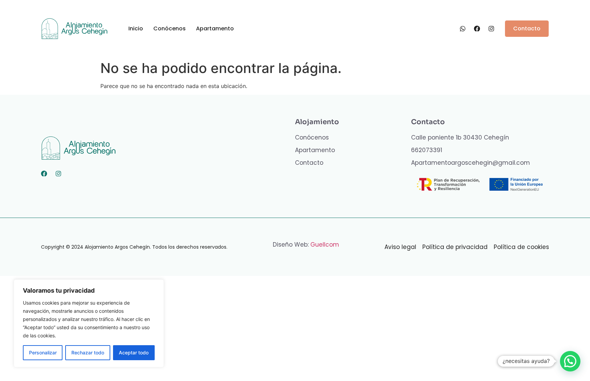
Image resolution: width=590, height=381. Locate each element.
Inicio (135, 28)
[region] (89, 323)
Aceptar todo (134, 352)
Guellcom (324, 244)
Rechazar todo (87, 352)
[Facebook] (44, 174)
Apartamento (215, 28)
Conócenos (169, 28)
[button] (570, 361)
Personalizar (43, 352)
